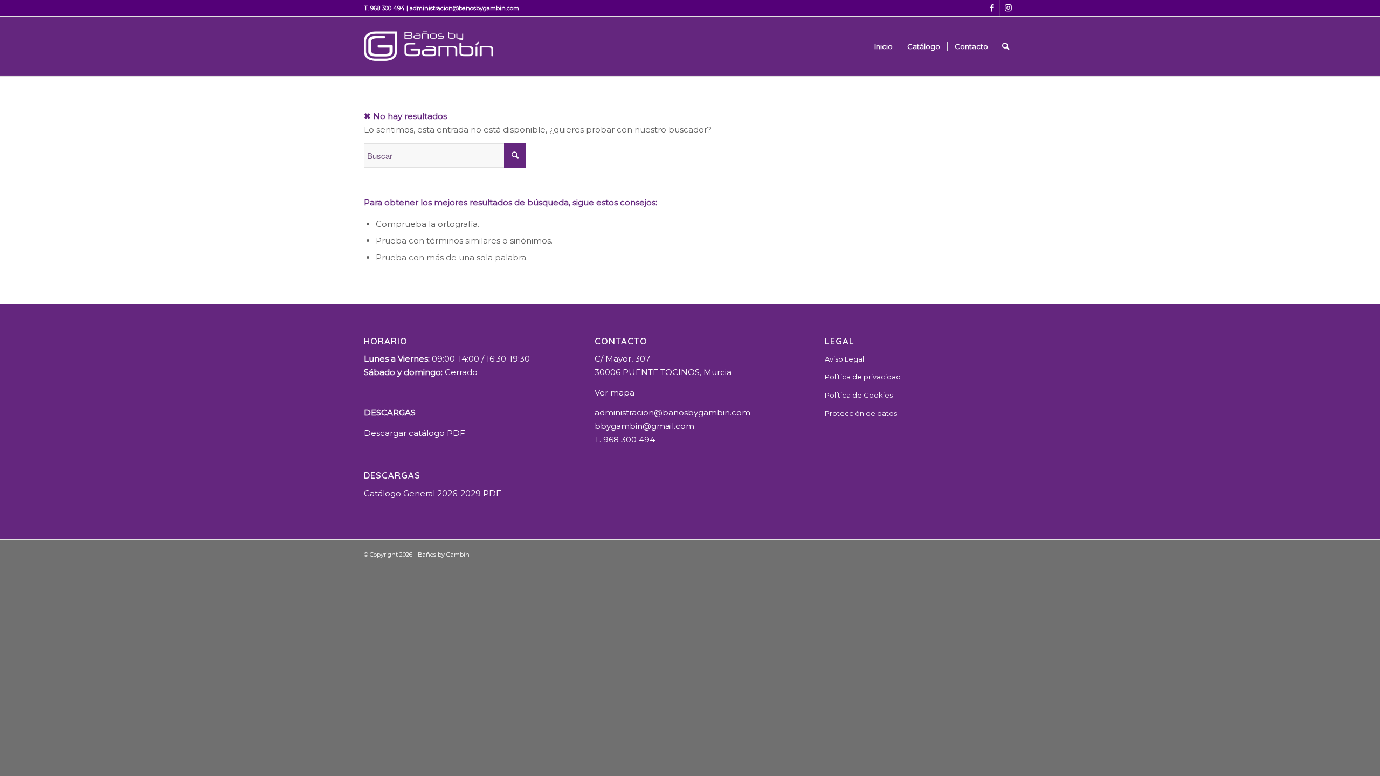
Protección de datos (861, 413)
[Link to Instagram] (1008, 8)
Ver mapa (614, 392)
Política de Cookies (859, 395)
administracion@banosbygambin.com (464, 8)
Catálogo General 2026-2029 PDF (432, 493)
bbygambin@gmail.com (644, 426)
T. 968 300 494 (384, 8)
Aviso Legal (844, 359)
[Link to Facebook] (991, 8)
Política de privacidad (863, 376)
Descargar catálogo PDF (414, 433)
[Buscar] (1005, 46)
